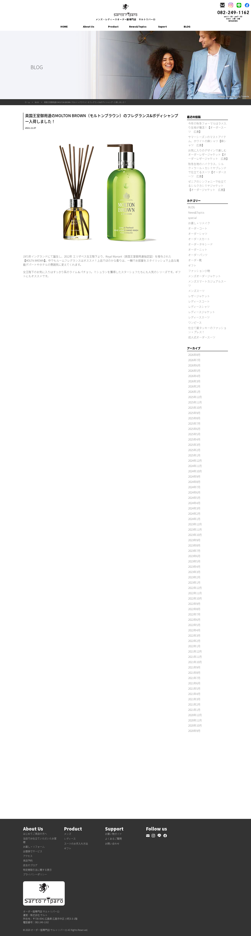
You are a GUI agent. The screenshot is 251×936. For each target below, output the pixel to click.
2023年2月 (194, 577)
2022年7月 (194, 614)
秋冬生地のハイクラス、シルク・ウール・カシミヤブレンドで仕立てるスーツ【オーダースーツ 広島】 (207, 170)
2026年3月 (194, 381)
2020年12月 (195, 715)
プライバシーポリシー (35, 874)
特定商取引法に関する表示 (37, 869)
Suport (162, 26)
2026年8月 (194, 355)
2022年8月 (194, 609)
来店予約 (28, 860)
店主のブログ (30, 865)
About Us (88, 26)
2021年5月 (194, 688)
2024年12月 (195, 460)
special (192, 218)
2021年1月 (194, 710)
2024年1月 (194, 519)
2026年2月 (194, 386)
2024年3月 (194, 508)
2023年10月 (195, 535)
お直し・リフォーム (34, 846)
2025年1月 (194, 455)
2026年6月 (194, 365)
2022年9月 (194, 604)
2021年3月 (194, 699)
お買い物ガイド (113, 833)
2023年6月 (194, 556)
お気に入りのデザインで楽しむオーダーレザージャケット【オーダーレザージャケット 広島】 (208, 154)
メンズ (67, 833)
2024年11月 (195, 466)
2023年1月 (194, 582)
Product (113, 26)
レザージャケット (199, 296)
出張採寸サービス (32, 851)
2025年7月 (194, 423)
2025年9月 (194, 413)
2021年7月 (194, 678)
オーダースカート (199, 239)
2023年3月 (194, 572)
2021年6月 (194, 683)
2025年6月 (194, 429)
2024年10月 (195, 471)
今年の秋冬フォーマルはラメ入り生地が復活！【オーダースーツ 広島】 (207, 127)
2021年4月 (194, 694)
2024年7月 (194, 487)
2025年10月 (195, 407)
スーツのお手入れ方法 (76, 843)
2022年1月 (194, 646)
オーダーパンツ (197, 255)
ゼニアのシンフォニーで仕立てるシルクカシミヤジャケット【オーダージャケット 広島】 (207, 185)
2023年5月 (194, 561)
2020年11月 (195, 720)
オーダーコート (197, 228)
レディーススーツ (199, 317)
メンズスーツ (196, 291)
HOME (64, 26)
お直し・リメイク (199, 223)
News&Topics (138, 26)
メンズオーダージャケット (204, 276)
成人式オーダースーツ (201, 337)
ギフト (192, 265)
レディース (70, 838)
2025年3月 (194, 445)
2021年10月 (195, 662)
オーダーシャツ (197, 234)
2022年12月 (195, 588)
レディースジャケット (201, 312)
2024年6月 (194, 492)
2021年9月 (194, 667)
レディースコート (199, 301)
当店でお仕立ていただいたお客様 (40, 840)
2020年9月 (194, 731)
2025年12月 (195, 397)
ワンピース (195, 322)
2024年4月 (194, 503)
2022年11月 (195, 593)
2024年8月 (194, 482)
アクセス (27, 856)
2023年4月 (194, 566)
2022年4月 (194, 630)
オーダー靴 (195, 260)
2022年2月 (194, 641)
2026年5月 (194, 370)
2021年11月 (195, 657)
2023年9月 (194, 540)
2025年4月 (194, 439)
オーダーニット (197, 249)
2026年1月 (194, 392)
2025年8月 (194, 418)
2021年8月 (194, 672)
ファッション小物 (199, 271)
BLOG (187, 26)
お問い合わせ (112, 843)
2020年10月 (195, 725)
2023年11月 (195, 529)
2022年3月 (194, 635)
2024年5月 (194, 498)
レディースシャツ (199, 307)
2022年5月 (194, 625)
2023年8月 (194, 545)
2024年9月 (194, 476)
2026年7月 (194, 360)
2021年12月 (195, 651)
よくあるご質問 (113, 838)
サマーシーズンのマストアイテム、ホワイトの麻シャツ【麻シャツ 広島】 (207, 141)
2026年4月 (194, 376)
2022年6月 (194, 619)
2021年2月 (194, 704)
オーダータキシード (200, 244)
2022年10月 (195, 598)
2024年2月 (194, 513)
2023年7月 (194, 551)
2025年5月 (194, 434)
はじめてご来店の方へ (35, 833)
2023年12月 (195, 524)
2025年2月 (194, 450)
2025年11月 (195, 402)
